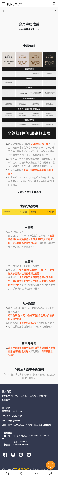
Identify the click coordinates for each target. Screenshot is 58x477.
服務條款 (43, 395)
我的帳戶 (24, 395)
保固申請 (15, 395)
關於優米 (6, 395)
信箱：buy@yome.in (11, 420)
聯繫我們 (6, 400)
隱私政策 (34, 395)
